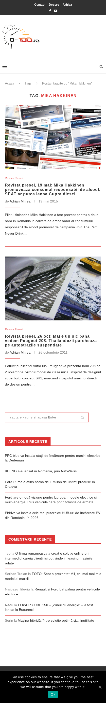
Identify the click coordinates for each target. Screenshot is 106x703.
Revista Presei (13, 178)
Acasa (9, 83)
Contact (39, 4)
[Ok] (99, 687)
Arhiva (67, 4)
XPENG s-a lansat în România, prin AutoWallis (41, 471)
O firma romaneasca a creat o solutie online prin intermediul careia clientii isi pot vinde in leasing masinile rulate (48, 558)
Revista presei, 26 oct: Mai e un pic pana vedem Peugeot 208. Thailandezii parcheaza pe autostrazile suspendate (51, 340)
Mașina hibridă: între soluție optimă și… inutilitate (56, 620)
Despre (54, 4)
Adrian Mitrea (20, 201)
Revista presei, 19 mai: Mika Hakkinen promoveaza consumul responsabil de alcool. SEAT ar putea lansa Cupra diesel (52, 189)
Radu (9, 605)
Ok (53, 694)
